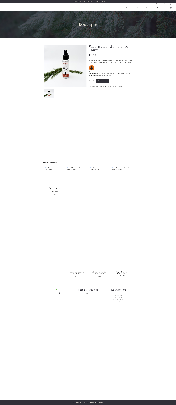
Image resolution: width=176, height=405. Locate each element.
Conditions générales (119, 301)
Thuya (108, 86)
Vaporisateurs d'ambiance (116, 86)
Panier (164, 3)
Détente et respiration (101, 86)
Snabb (101, 402)
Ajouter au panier (102, 81)
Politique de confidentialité (118, 299)
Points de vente (152, 3)
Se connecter (159, 3)
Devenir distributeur (118, 297)
